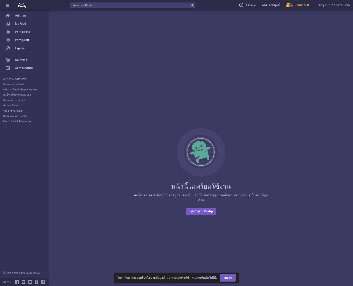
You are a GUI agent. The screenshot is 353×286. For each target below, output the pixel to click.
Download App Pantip (15, 116)
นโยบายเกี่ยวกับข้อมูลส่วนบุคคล (20, 89)
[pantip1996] (31, 281)
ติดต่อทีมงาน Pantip (14, 100)
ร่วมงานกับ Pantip (12, 110)
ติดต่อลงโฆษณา (12, 105)
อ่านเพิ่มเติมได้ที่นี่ (206, 277)
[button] (7, 5)
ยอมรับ (227, 277)
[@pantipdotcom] (37, 281)
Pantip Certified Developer (17, 121)
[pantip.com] (22, 5)
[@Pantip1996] (24, 281)
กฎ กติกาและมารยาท (14, 79)
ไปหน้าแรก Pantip (201, 211)
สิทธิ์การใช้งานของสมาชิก (17, 94)
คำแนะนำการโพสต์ (13, 84)
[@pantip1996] (43, 281)
